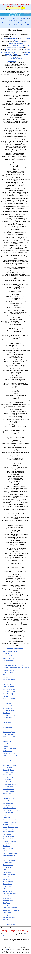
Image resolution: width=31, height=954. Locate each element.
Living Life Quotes (8, 812)
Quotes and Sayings (15, 648)
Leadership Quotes (8, 798)
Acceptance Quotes (8, 670)
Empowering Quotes (9, 732)
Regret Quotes (7, 872)
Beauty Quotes (7, 684)
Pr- (12, 24)
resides (13, 50)
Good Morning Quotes (9, 765)
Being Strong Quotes (9, 691)
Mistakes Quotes (8, 829)
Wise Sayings (7, 912)
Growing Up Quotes (8, 770)
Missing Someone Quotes (10, 827)
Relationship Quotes (9, 874)
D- (16, 22)
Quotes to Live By (8, 653)
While (3, 52)
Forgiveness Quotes (9, 753)
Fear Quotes (6, 746)
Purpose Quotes (7, 867)
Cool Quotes (6, 713)
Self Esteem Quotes (8, 881)
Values (13, 45)
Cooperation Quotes (9, 715)
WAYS (18, 49)
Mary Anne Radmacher (15, 58)
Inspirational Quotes (8, 789)
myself (26, 54)
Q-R (15, 24)
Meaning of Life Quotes (9, 822)
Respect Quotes (7, 877)
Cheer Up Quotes (8, 705)
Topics (2, 22)
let (15, 61)
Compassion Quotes (9, 710)
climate (21, 52)
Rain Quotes (6, 869)
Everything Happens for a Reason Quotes (15, 739)
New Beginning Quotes (9, 841)
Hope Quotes (7, 779)
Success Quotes (7, 896)
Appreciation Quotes (9, 679)
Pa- (10, 24)
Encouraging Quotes (9, 734)
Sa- (19, 24)
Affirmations (6, 675)
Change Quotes (7, 703)
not (13, 52)
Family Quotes (7, 743)
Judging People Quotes (9, 791)
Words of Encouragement (10, 658)
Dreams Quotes (7, 727)
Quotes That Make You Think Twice (13, 665)
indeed (15, 57)
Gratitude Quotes (8, 767)
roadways (8, 54)
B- (8, 22)
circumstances (13, 38)
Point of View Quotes (9, 860)
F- (21, 22)
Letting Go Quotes (8, 803)
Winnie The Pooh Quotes (10, 907)
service (26, 41)
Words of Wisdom (8, 663)
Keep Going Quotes (8, 796)
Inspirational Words (8, 660)
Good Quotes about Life (10, 762)
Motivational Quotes (8, 831)
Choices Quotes (7, 708)
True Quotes (6, 903)
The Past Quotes (8, 848)
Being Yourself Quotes (9, 694)
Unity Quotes (6, 905)
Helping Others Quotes (9, 777)
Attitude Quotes (7, 682)
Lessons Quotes (7, 800)
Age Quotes (6, 677)
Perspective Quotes (8, 857)
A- (6, 22)
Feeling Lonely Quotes (9, 748)
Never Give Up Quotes (9, 838)
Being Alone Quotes (8, 686)
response (15, 40)
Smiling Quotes (7, 886)
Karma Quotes (7, 793)
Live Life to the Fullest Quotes (11, 810)
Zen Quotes (6, 919)
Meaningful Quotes (8, 824)
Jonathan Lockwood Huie (16, 43)
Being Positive (13, 20)
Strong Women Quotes (9, 893)
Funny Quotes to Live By (10, 755)
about (6, 949)
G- (23, 22)
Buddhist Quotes (8, 701)
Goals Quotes (7, 760)
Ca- (11, 22)
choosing (21, 38)
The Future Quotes (8, 758)
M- (4, 24)
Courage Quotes (7, 717)
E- (18, 22)
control (16, 52)
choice (16, 41)
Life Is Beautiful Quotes (9, 808)
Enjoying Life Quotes (9, 736)
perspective (22, 50)
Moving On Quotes (8, 836)
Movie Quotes (7, 834)
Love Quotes (6, 817)
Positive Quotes (7, 862)
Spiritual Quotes (7, 888)
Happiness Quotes (8, 772)
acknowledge (20, 47)
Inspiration (4, 18)
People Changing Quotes (10, 853)
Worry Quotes (7, 915)
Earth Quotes (7, 729)
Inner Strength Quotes (9, 784)
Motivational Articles (14, 18)
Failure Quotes (7, 741)
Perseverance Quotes (9, 855)
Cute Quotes (6, 720)
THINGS (7, 49)
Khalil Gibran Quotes (9, 924)
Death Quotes (7, 722)
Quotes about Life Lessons (10, 651)
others (15, 54)
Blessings (6, 696)
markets (27, 52)
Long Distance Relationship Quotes (13, 815)
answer (6, 38)
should (10, 61)
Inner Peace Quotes (8, 781)
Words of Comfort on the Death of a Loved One (16, 667)
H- (25, 22)
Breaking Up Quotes (9, 698)
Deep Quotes (7, 724)
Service (22, 45)
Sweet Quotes (7, 898)
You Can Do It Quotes (9, 917)
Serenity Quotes (7, 884)
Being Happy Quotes (9, 689)
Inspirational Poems (8, 786)
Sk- (21, 24)
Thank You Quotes (8, 900)
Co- (14, 22)
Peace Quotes (7, 850)
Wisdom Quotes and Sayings (11, 910)
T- (23, 24)
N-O (6, 24)
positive (28, 38)
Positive (26, 45)
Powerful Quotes (8, 865)
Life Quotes (6, 805)
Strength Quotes (7, 891)
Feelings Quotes (7, 751)
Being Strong (25, 18)
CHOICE (27, 49)
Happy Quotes (7, 774)
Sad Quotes (6, 879)
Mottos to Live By (8, 656)
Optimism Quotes (8, 843)
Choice (17, 45)
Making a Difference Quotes (11, 819)
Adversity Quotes (8, 672)
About (20, 20)
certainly (7, 52)
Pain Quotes (6, 846)
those (16, 55)
